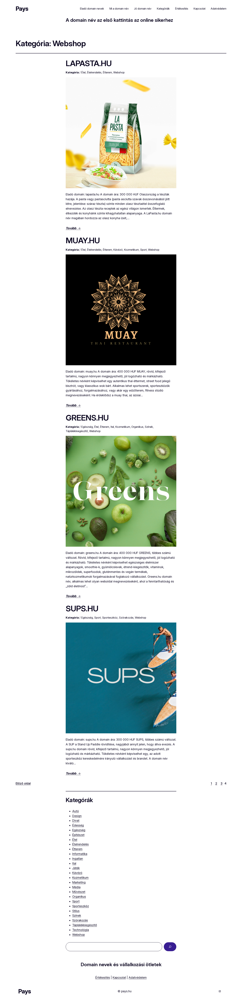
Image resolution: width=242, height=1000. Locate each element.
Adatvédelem (138, 977)
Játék (76, 868)
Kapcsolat (119, 977)
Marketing (79, 882)
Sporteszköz (110, 617)
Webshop (119, 72)
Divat (75, 820)
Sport (143, 249)
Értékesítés (102, 977)
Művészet (78, 891)
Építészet (78, 835)
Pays (22, 8)
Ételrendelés (94, 72)
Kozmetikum (131, 249)
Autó (75, 811)
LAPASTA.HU (89, 63)
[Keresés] (170, 946)
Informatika (79, 854)
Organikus (137, 426)
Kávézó (118, 249)
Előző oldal (23, 783)
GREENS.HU (87, 417)
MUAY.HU (83, 240)
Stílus (76, 911)
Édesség (78, 825)
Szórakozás (126, 617)
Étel (83, 72)
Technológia (80, 930)
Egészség (87, 426)
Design (77, 816)
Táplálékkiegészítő (77, 431)
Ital (112, 426)
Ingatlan (77, 858)
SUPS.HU (82, 608)
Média (76, 887)
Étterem (107, 72)
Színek (149, 426)
